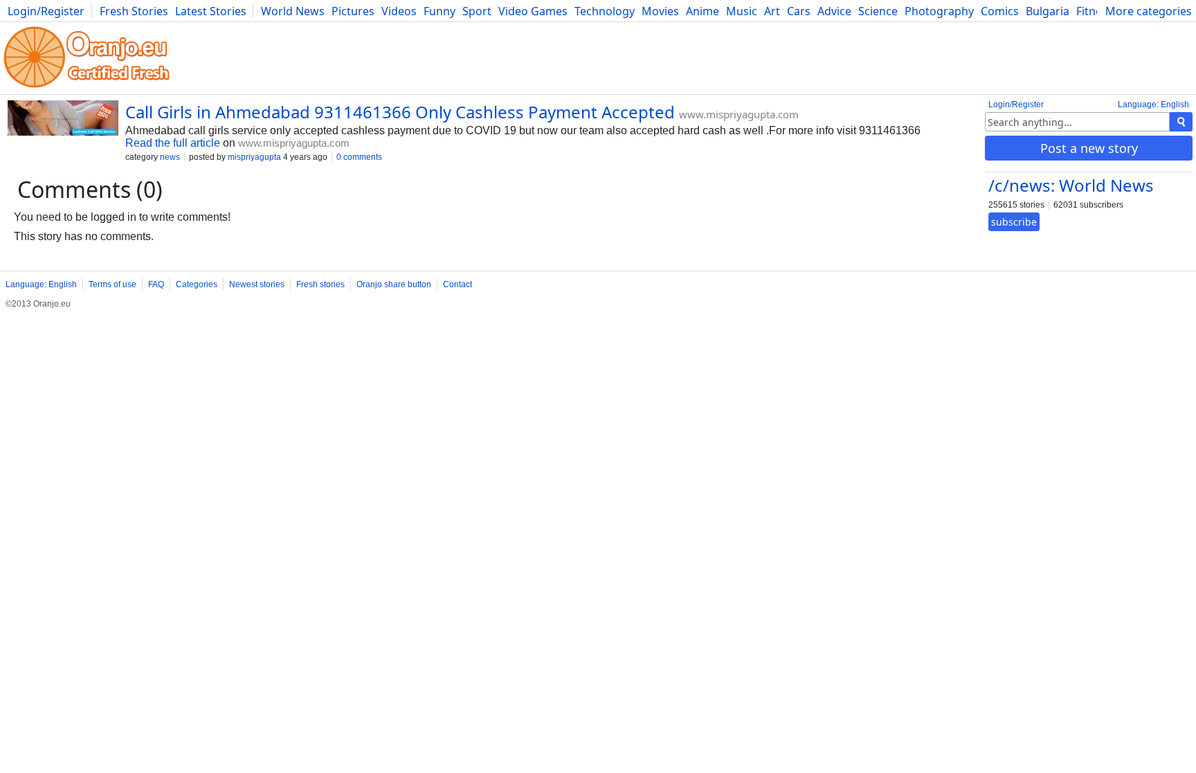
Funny (439, 11)
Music (741, 11)
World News (293, 11)
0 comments (359, 157)
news (170, 157)
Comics (1000, 11)
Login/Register (46, 11)
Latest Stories (210, 11)
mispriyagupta (254, 157)
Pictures (353, 11)
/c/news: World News (1071, 185)
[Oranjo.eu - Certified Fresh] (86, 87)
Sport (476, 11)
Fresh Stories (134, 11)
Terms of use (112, 284)
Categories (196, 284)
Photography (939, 11)
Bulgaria (1047, 11)
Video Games (533, 11)
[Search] (1181, 121)
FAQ (156, 284)
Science (878, 11)
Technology (604, 11)
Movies (660, 11)
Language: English (1153, 104)
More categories (1148, 11)
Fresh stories (320, 284)
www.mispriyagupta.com (739, 114)
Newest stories (256, 284)
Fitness (1094, 11)
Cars (798, 11)
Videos (399, 11)
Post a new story (1089, 148)
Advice (834, 11)
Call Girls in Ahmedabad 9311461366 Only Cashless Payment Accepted (400, 111)
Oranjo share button (393, 284)
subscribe (1014, 221)
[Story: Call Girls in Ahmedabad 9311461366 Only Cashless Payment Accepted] (63, 119)
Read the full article (172, 143)
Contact (457, 284)
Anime (702, 11)
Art (772, 11)
